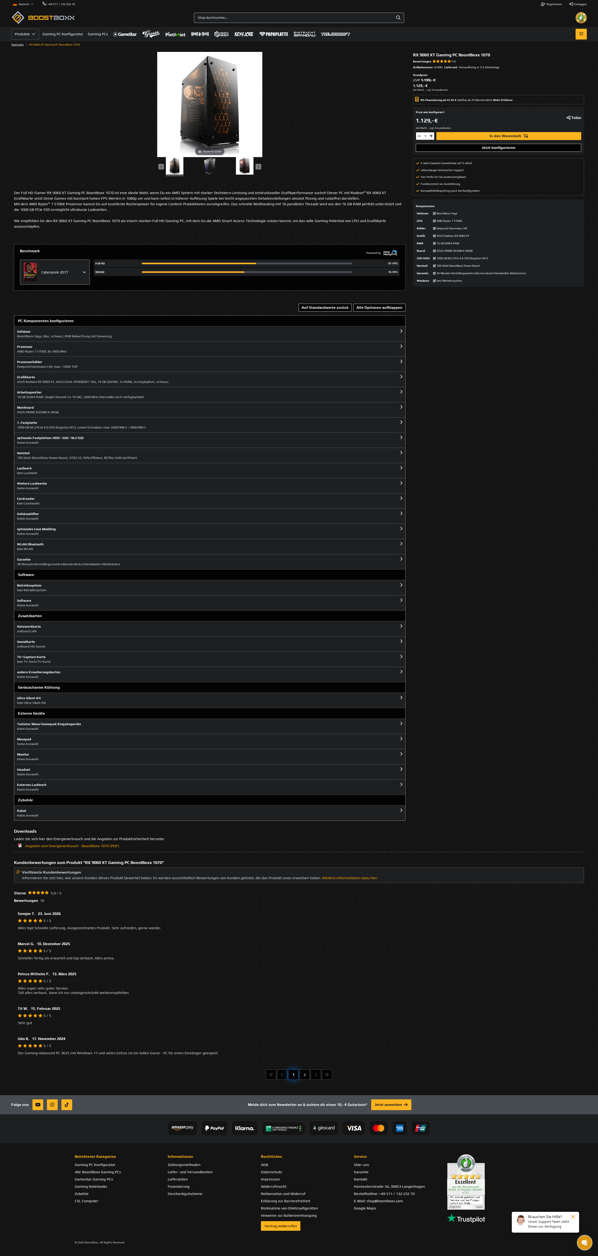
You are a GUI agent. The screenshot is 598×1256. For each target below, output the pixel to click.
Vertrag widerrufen (280, 1226)
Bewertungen (422, 61)
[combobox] (299, 18)
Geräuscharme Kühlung (39, 687)
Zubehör (25, 800)
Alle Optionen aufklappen (379, 307)
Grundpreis (420, 75)
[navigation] (23, 4)
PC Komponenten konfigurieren (46, 321)
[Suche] (398, 17)
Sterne (20, 893)
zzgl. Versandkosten (437, 90)
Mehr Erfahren (503, 100)
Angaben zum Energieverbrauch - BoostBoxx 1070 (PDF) (72, 846)
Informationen (180, 1156)
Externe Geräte (31, 713)
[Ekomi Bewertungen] (485, 1182)
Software (26, 574)
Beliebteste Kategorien (95, 1156)
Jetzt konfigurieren (499, 147)
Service (360, 1156)
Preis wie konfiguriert (430, 112)
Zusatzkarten (30, 616)
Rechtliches (271, 1156)
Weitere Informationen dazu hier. (350, 878)
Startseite (17, 44)
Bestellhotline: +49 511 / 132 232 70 (384, 1193)
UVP (416, 80)
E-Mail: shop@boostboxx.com (378, 1201)
